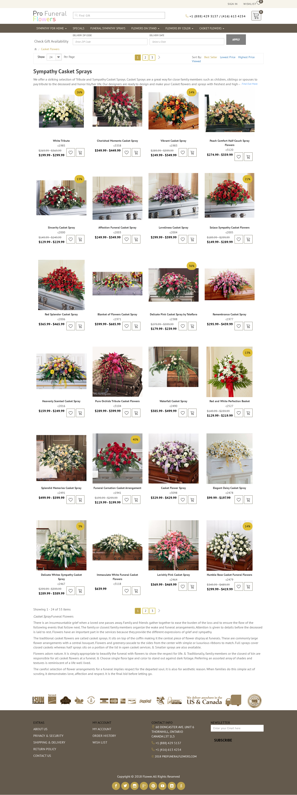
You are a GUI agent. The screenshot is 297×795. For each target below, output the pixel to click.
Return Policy (44, 749)
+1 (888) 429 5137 (168, 743)
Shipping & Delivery (49, 742)
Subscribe (223, 740)
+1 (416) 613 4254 (168, 750)
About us (40, 729)
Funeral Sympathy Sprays (107, 28)
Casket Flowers (210, 28)
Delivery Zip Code (82, 35)
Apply (236, 39)
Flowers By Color (178, 28)
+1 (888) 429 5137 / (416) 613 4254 (217, 16)
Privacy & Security (48, 736)
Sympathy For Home (50, 28)
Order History (104, 736)
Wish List (100, 742)
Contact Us (42, 756)
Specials (78, 28)
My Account (102, 729)
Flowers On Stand (144, 28)
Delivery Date (157, 35)
